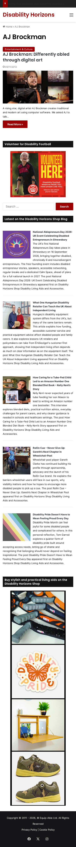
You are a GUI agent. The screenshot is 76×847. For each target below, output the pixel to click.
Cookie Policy (47, 829)
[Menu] (71, 16)
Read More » (15, 124)
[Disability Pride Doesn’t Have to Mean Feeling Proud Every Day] (16, 540)
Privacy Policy (29, 829)
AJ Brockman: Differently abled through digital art (36, 57)
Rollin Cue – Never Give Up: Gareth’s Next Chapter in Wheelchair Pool (49, 451)
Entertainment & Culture (19, 49)
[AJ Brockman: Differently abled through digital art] (38, 87)
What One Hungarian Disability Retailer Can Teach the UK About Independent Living (52, 306)
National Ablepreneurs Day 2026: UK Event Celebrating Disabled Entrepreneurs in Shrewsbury (52, 235)
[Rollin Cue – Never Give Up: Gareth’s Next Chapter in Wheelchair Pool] (16, 473)
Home (9, 26)
